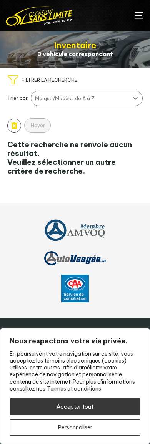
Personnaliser (75, 427)
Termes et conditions (74, 388)
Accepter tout (75, 406)
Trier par (17, 98)
